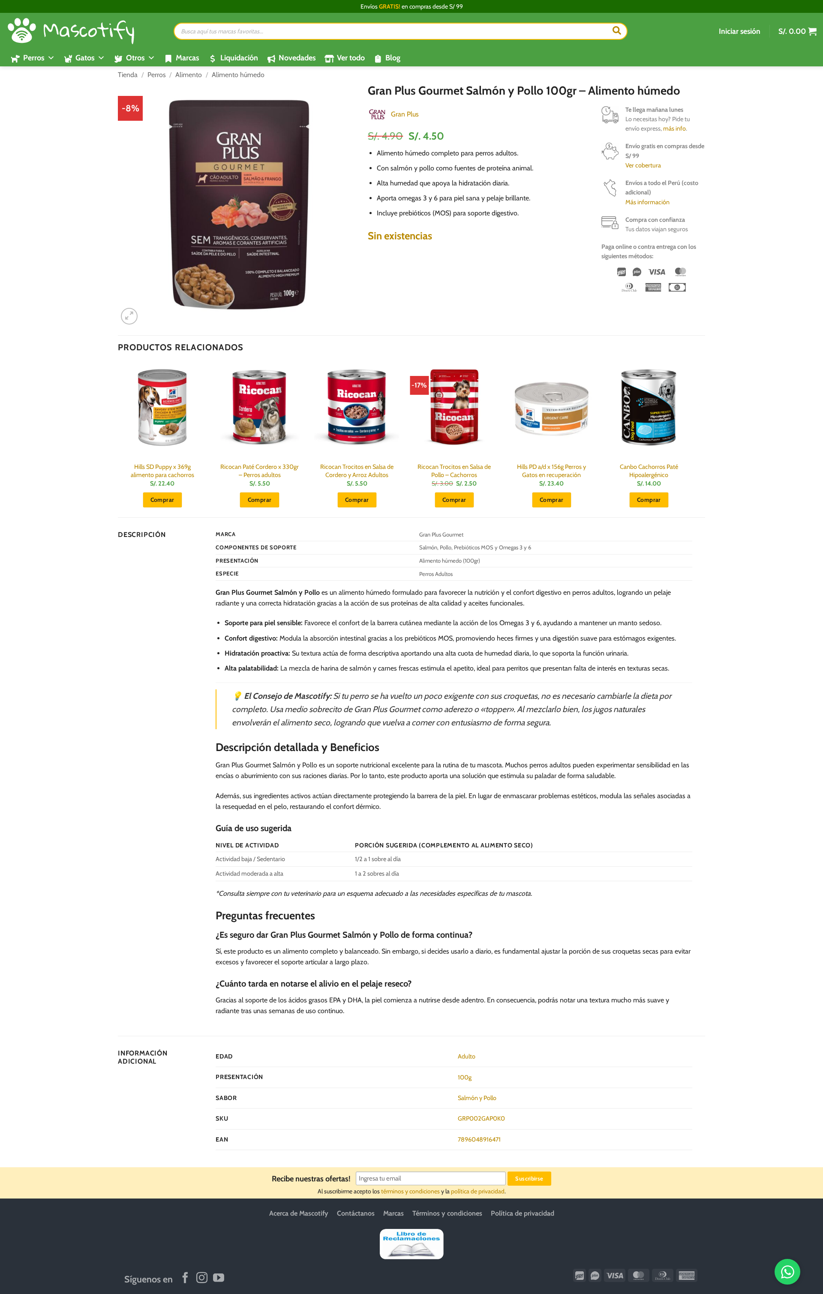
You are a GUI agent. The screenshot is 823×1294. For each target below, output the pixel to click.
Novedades (297, 58)
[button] (739, 31)
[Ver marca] (377, 114)
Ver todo (351, 58)
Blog (392, 58)
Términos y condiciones (447, 1213)
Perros (156, 75)
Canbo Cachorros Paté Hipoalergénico (649, 471)
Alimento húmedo (238, 75)
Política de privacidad (522, 1213)
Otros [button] (135, 58)
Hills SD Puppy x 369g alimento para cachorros (162, 471)
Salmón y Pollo (477, 1098)
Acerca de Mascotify (298, 1213)
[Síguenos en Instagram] (201, 1279)
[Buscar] (617, 31)
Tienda (128, 75)
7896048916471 (479, 1139)
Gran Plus (405, 114)
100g (465, 1077)
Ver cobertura (643, 165)
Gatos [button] (85, 58)
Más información (647, 202)
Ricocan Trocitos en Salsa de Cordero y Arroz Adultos (356, 471)
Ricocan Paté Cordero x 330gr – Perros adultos (259, 471)
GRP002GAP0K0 (481, 1118)
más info (674, 128)
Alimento (188, 75)
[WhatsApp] (787, 1272)
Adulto (466, 1056)
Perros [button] (34, 58)
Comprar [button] (162, 499)
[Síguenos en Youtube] (218, 1279)
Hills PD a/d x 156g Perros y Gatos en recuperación (551, 471)
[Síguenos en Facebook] (185, 1279)
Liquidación (239, 58)
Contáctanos (356, 1213)
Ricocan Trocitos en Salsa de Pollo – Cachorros (454, 471)
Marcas (187, 58)
